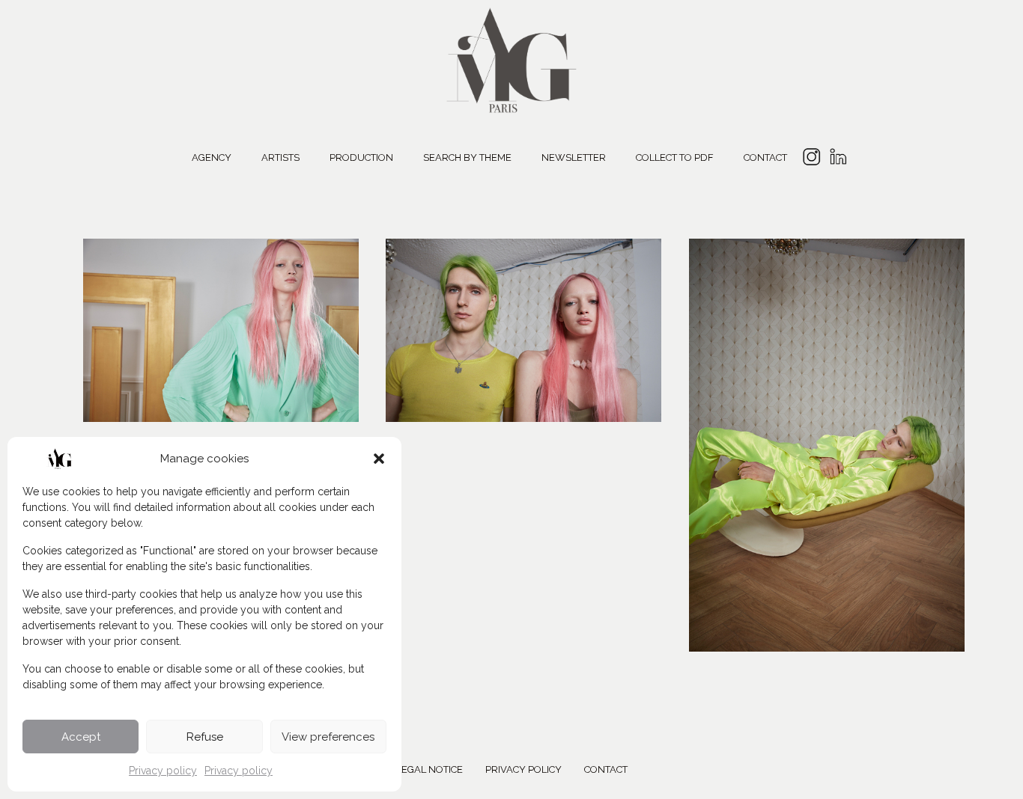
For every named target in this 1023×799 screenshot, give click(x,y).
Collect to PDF (675, 157)
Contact (765, 157)
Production (361, 157)
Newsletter (573, 157)
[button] (378, 458)
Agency (211, 157)
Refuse (204, 737)
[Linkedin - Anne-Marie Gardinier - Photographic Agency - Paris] (837, 159)
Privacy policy (163, 771)
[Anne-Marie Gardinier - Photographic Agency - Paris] (511, 58)
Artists (280, 157)
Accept (80, 737)
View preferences (328, 737)
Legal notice (429, 769)
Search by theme (467, 157)
